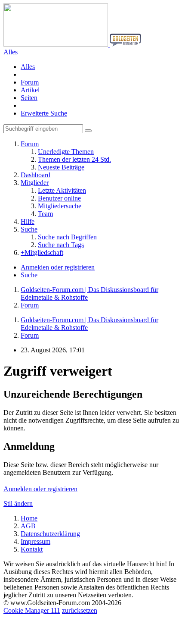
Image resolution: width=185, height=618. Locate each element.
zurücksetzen (79, 610)
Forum (30, 82)
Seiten (29, 97)
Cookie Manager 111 (31, 610)
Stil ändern (18, 503)
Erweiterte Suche (44, 113)
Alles (28, 66)
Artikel (30, 90)
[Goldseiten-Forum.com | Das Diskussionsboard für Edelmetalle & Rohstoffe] (72, 44)
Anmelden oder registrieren (58, 267)
